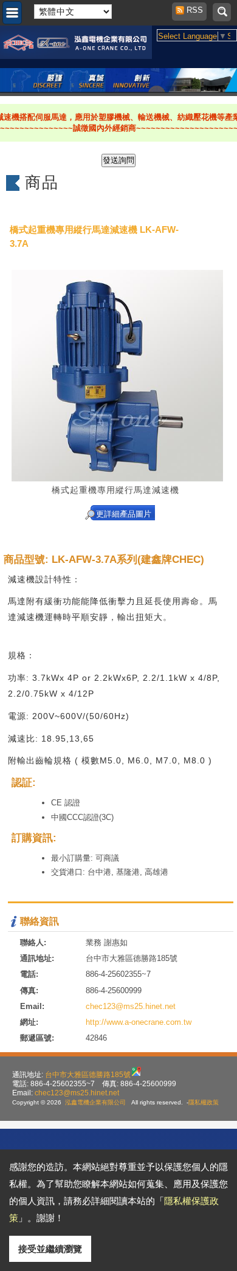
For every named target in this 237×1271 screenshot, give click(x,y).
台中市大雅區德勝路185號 (88, 1074)
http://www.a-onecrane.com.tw (138, 1022)
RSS (191, 10)
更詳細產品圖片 (123, 514)
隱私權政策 (203, 1102)
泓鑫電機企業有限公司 (95, 1102)
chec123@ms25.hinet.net (131, 1006)
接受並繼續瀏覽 (50, 1249)
